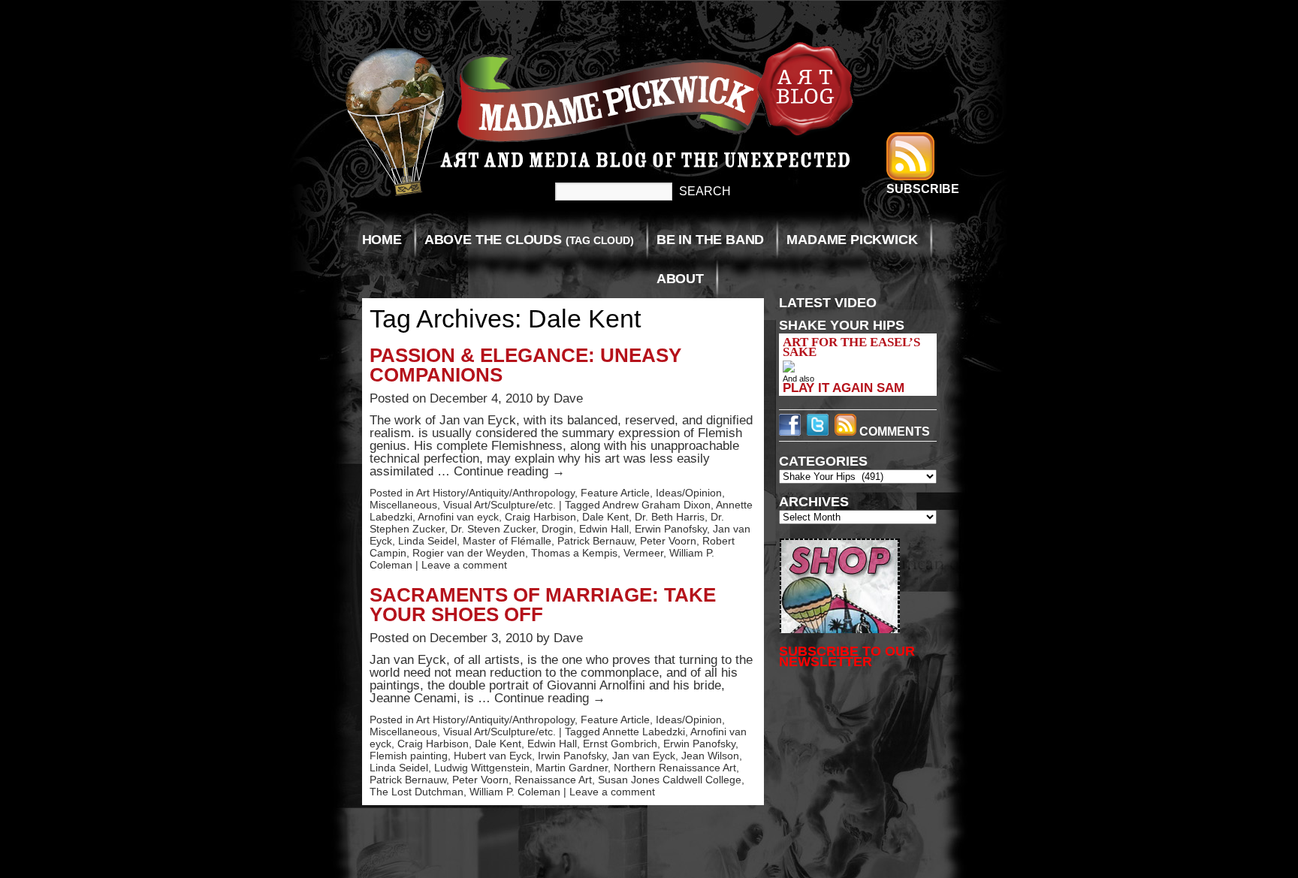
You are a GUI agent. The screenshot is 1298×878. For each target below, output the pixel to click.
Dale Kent (605, 517)
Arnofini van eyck (458, 517)
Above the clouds (529, 239)
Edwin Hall (604, 529)
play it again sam (843, 387)
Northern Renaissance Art (675, 768)
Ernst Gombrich (620, 744)
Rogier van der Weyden (468, 553)
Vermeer (643, 553)
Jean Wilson (710, 756)
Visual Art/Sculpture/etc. (499, 505)
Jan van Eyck (643, 756)
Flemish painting (409, 756)
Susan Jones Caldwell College (669, 780)
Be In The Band (710, 239)
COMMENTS (893, 431)
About (680, 278)
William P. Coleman (514, 792)
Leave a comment (464, 565)
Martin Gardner (572, 768)
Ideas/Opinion (689, 493)
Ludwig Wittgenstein (482, 768)
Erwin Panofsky (671, 529)
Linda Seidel (427, 541)
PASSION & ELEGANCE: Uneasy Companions (525, 365)
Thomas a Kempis (574, 553)
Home (382, 239)
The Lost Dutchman (416, 792)
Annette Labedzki (643, 732)
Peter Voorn (668, 541)
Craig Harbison (540, 517)
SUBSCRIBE (922, 189)
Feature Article (615, 493)
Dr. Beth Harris (670, 517)
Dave (568, 398)
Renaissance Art (553, 780)
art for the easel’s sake (851, 347)
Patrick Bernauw (595, 541)
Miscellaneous (403, 505)
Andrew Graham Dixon (656, 505)
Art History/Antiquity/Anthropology (495, 493)
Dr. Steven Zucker (493, 529)
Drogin (557, 529)
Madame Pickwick (851, 239)
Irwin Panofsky (572, 756)
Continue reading (509, 471)
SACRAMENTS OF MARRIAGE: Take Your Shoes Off (543, 604)
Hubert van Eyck (493, 756)
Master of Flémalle (507, 541)
